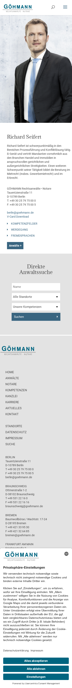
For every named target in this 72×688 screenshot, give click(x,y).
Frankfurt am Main (19, 544)
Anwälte (14, 245)
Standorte (13, 426)
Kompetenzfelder (24, 223)
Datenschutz (16, 432)
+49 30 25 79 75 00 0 (23, 200)
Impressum (13, 438)
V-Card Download (18, 216)
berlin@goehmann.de (20, 212)
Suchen (19, 317)
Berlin (10, 457)
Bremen (11, 515)
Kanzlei (11, 396)
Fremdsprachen (23, 235)
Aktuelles (13, 408)
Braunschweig (16, 486)
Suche (10, 444)
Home (9, 372)
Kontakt (12, 414)
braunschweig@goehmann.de (24, 506)
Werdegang (19, 229)
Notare (11, 384)
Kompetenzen (16, 390)
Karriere (12, 402)
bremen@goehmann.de (20, 535)
